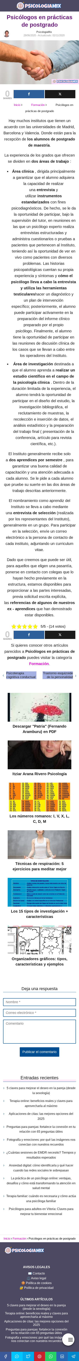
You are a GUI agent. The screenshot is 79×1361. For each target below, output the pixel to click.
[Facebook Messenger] (17, 1356)
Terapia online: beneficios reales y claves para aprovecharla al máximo (41, 1103)
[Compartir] (29, 94)
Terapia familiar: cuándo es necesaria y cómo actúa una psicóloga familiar (41, 1198)
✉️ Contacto (36, 1273)
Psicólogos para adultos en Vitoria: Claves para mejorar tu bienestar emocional (41, 1211)
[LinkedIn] (62, 1356)
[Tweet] (60, 94)
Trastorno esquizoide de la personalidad (58, 675)
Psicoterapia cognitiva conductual (20, 675)
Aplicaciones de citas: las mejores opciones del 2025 (41, 1116)
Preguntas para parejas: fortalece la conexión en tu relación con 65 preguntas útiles (41, 1129)
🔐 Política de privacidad (36, 1287)
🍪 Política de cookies (36, 1283)
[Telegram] (73, 1356)
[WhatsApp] (50, 1356)
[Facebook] (5, 1356)
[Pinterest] (39, 1356)
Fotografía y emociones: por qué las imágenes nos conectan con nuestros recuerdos (41, 1142)
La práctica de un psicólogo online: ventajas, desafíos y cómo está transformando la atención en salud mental (41, 1183)
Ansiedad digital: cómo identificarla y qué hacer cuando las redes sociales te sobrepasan (41, 1168)
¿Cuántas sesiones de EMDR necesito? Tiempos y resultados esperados (41, 1155)
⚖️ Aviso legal (36, 1278)
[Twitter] (28, 1356)
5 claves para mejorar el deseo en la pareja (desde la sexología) (41, 1090)
